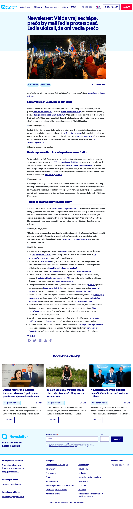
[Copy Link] (51, 340)
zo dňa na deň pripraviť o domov (65, 209)
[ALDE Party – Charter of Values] (97, 7)
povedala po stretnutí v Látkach (76, 239)
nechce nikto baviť (84, 292)
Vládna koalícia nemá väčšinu (66, 162)
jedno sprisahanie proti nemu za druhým (48, 115)
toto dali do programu (42, 112)
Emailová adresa (52, 435)
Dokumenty (50, 469)
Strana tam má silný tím (52, 288)
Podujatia (82, 473)
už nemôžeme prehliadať (63, 282)
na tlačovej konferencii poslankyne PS (53, 278)
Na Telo (63, 252)
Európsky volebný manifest (89, 477)
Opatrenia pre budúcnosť (56, 490)
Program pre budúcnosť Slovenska (60, 486)
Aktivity (65, 7)
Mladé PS (82, 490)
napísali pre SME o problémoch (90, 325)
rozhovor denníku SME (82, 301)
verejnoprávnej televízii (41, 255)
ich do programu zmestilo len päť (78, 166)
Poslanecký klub (51, 7)
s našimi (91, 285)
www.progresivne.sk (61, 503)
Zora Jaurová (54, 272)
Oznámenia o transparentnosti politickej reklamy (90, 495)
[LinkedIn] (40, 340)
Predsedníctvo (25, 7)
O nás (48, 477)
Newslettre (83, 482)
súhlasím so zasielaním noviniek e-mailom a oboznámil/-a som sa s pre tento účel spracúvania (71, 445)
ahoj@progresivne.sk (10, 472)
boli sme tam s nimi (84, 136)
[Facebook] (29, 340)
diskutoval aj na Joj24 (53, 175)
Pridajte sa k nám (53, 494)
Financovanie (51, 473)
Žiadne (49, 321)
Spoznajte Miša (52, 482)
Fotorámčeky (83, 465)
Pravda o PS (83, 469)
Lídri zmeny (37, 7)
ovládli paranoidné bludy (71, 112)
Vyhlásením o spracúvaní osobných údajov (63, 446)
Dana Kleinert (54, 268)
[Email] (45, 340)
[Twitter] (34, 340)
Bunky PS (82, 486)
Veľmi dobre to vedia (72, 133)
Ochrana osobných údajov (57, 465)
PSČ (102, 435)
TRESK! (73, 7)
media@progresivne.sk (11, 484)
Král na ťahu (46, 262)
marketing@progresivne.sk (13, 497)
